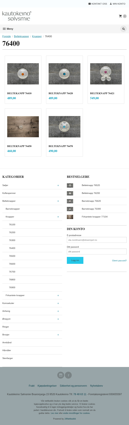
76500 (12, 256)
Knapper (10, 216)
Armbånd (6, 342)
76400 (12, 248)
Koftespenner (9, 193)
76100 (12, 224)
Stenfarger (7, 358)
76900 (12, 287)
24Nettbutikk (70, 419)
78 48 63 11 (79, 394)
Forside (6, 36)
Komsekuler (8, 303)
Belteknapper (9, 201)
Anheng (6, 311)
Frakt (31, 385)
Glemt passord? (119, 260)
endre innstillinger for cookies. (76, 413)
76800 (12, 279)
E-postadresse (74, 235)
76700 (12, 271)
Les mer (55, 413)
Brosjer (5, 334)
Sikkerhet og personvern (73, 385)
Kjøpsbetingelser (47, 385)
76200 (12, 232)
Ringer (5, 326)
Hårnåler (6, 350)
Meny (9, 29)
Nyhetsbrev (96, 385)
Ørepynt (6, 319)
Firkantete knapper (15, 295)
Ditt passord (73, 247)
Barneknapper (13, 209)
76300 (12, 240)
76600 (12, 264)
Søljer (5, 185)
